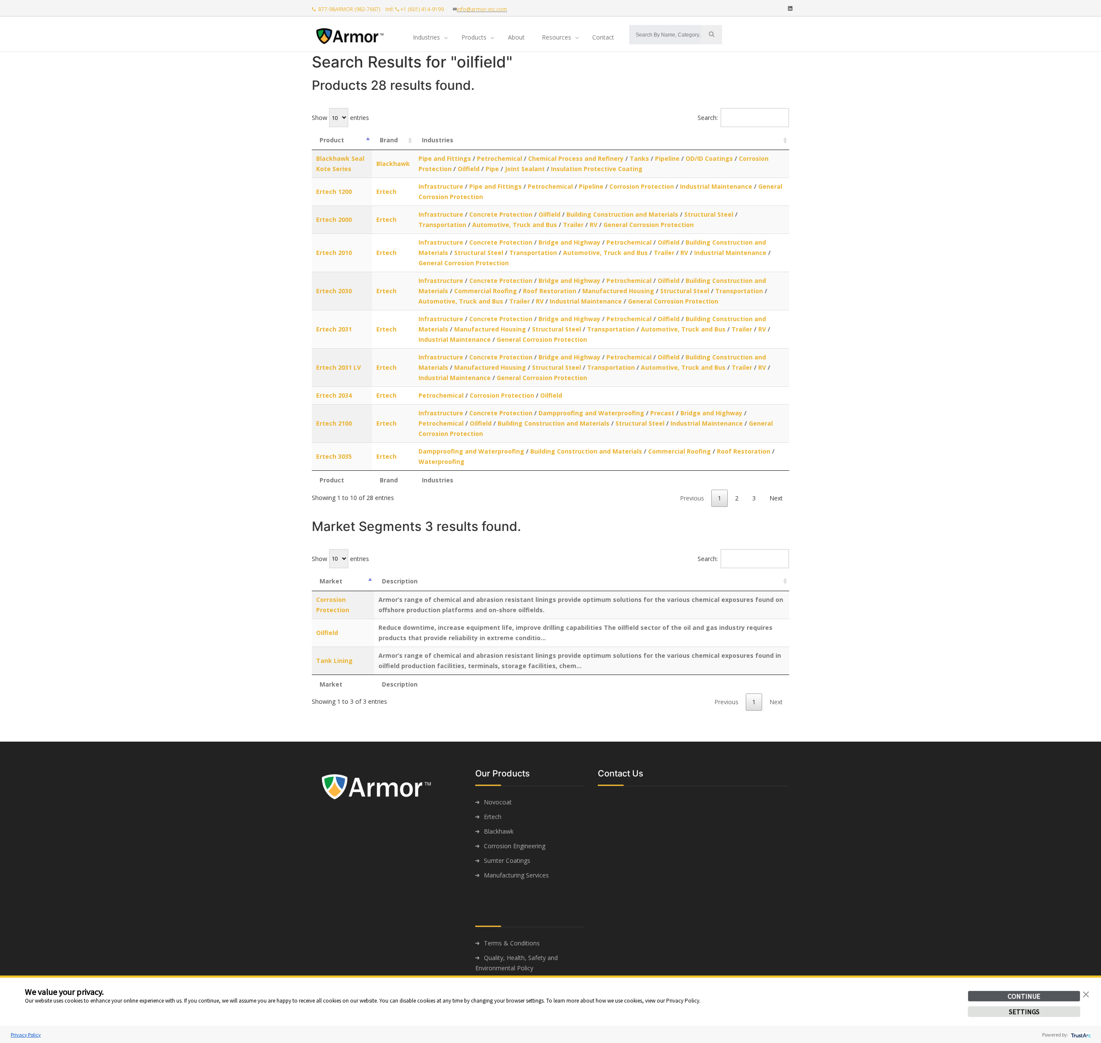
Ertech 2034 (334, 395)
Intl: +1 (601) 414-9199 (416, 9)
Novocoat (498, 802)
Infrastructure (440, 186)
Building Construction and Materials (622, 214)
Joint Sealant (525, 169)
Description (400, 581)
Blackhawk (393, 164)
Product (332, 140)
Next (776, 498)
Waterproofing (441, 461)
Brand (389, 140)
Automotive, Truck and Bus (514, 225)
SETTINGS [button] (1024, 1011)
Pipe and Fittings (444, 158)
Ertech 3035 (334, 456)
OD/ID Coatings (709, 158)
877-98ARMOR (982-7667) (348, 9)
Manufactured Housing (618, 291)
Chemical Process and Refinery (576, 158)
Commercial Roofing (485, 291)
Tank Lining (334, 660)
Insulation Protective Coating (597, 169)
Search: (708, 118)
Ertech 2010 (334, 252)
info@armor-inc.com (482, 9)
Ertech (386, 191)
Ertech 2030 (334, 291)
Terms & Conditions (512, 943)
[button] (1086, 993)
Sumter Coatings (507, 860)
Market (331, 581)
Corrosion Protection (641, 186)
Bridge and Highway (569, 242)
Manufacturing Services (516, 875)
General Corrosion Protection (648, 225)
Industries (437, 140)
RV (593, 225)
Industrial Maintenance (716, 186)
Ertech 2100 (334, 423)
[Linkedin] (790, 8)
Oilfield (469, 169)
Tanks (639, 158)
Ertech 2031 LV (338, 367)
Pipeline (667, 158)
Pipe (492, 169)
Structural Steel (708, 214)
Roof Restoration (549, 291)
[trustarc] (1080, 1034)
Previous (692, 498)
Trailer (573, 225)
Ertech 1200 (334, 191)
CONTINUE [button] (1024, 996)
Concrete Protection (500, 214)
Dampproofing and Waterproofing (592, 413)
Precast (662, 413)
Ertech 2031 (334, 329)
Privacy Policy (26, 1034)
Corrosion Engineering (514, 846)
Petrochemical (499, 158)
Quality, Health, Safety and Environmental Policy (516, 963)
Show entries (340, 118)
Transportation (442, 225)
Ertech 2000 (334, 219)
